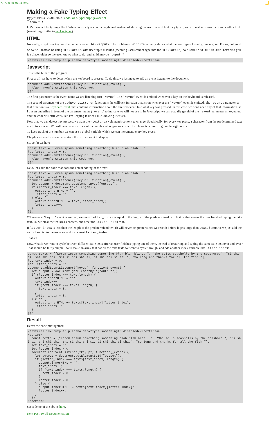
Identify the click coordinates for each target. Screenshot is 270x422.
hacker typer (63, 31)
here (62, 406)
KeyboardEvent (60, 107)
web (74, 18)
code (67, 18)
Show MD (36, 22)
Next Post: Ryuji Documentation (48, 413)
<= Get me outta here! (15, 2)
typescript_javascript (92, 18)
